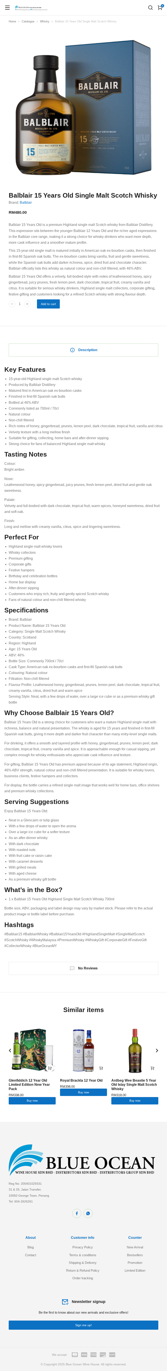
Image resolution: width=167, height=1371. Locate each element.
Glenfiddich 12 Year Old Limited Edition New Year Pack (29, 1085)
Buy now (32, 1100)
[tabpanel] (83, 657)
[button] (10, 1050)
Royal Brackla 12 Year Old (81, 1080)
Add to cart (48, 304)
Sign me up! (83, 1325)
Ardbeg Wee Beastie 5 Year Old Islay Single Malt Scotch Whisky (134, 1085)
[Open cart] (160, 7)
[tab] (83, 350)
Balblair (26, 202)
